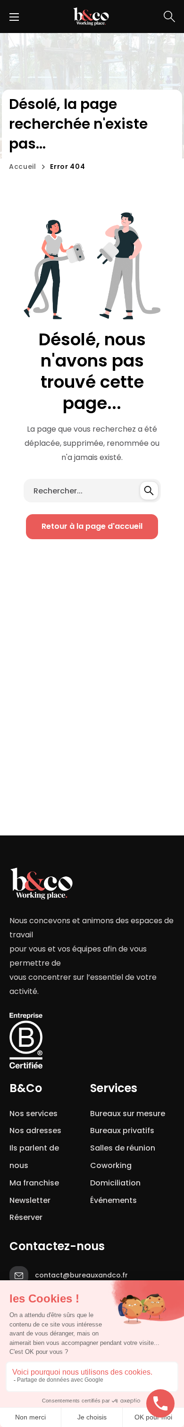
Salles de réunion (122, 1148)
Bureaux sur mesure (127, 1113)
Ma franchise (35, 1182)
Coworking (111, 1165)
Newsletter (31, 1200)
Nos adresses (35, 1130)
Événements (113, 1200)
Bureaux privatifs (122, 1130)
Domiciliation (115, 1182)
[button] (169, 16)
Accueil (22, 166)
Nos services (33, 1113)
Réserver (25, 1217)
